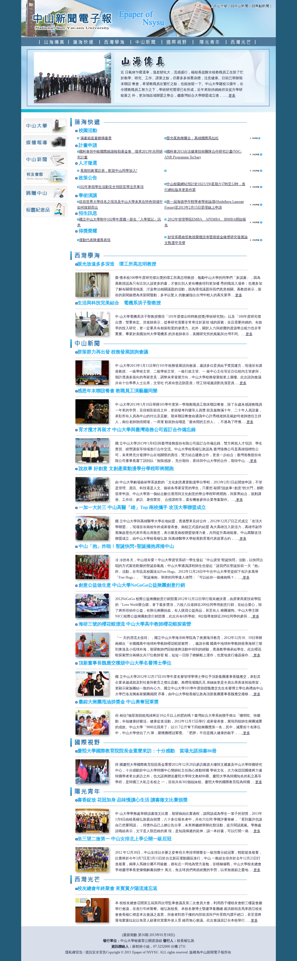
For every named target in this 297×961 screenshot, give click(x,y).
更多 (232, 95)
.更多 (253, 461)
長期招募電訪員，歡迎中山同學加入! (108, 171)
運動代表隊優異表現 (95, 240)
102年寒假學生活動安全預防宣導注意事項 (111, 187)
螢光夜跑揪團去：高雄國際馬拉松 (192, 138)
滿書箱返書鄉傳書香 (96, 138)
